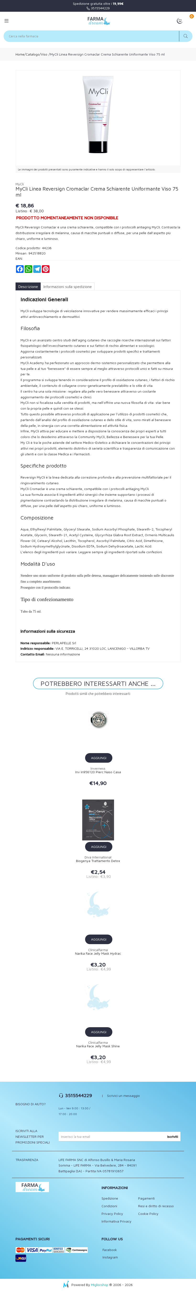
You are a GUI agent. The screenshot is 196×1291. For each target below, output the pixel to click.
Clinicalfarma (98, 950)
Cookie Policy (148, 1214)
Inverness (98, 768)
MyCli (20, 184)
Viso (44, 54)
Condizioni (109, 1206)
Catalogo (32, 54)
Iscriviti (172, 1136)
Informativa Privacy (116, 1221)
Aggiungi (98, 758)
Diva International (98, 857)
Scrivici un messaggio (123, 1096)
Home (20, 54)
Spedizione (110, 1198)
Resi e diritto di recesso (156, 1206)
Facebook (109, 1250)
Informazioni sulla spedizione (67, 286)
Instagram (110, 1257)
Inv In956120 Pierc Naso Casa (98, 772)
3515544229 (100, 8)
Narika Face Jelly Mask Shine (98, 1046)
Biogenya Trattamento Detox (98, 861)
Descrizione (28, 286)
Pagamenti (146, 1198)
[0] (180, 20)
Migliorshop (99, 1285)
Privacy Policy (112, 1214)
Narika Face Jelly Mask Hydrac (98, 953)
